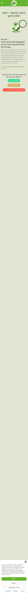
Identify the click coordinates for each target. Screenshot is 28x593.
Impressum (23, 591)
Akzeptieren (14, 579)
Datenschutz (16, 591)
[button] (25, 561)
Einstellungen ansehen (14, 587)
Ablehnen (14, 583)
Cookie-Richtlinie (8, 591)
